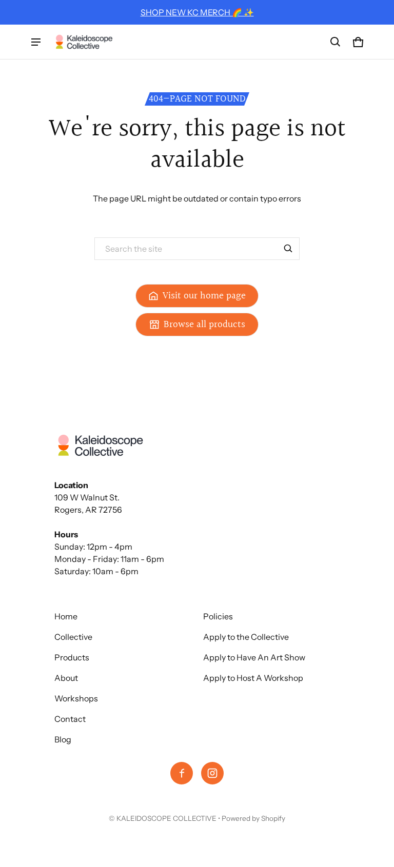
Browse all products (204, 324)
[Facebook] (181, 773)
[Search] (288, 248)
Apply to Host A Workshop (253, 678)
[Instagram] (212, 773)
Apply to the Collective (246, 637)
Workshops (76, 698)
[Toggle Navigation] (36, 42)
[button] (335, 42)
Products (71, 657)
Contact (70, 719)
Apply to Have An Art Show (254, 657)
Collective (73, 637)
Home (65, 616)
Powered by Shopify (253, 818)
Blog (62, 739)
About (66, 678)
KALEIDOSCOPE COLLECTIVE (166, 818)
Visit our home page (204, 296)
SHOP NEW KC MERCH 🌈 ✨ (197, 12)
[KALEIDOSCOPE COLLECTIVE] (84, 42)
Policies (218, 616)
